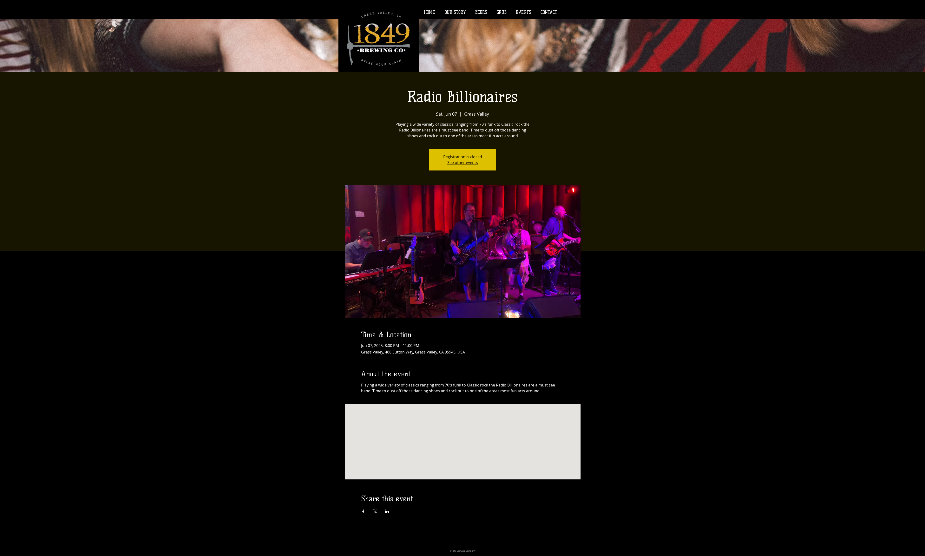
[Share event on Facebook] (363, 511)
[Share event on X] (375, 511)
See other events (462, 162)
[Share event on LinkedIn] (387, 511)
